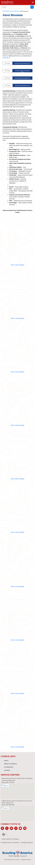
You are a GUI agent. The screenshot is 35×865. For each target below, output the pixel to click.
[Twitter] (11, 828)
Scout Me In (6, 58)
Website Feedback (10, 764)
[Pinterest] (24, 828)
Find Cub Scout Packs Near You (22, 63)
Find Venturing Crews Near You (22, 78)
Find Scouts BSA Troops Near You (22, 71)
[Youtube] (20, 828)
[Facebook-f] (7, 828)
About (6, 760)
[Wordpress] (2, 828)
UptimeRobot (9, 767)
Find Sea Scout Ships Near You (22, 85)
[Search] (32, 7)
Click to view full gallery (17, 265)
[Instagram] (16, 828)
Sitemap (7, 770)
